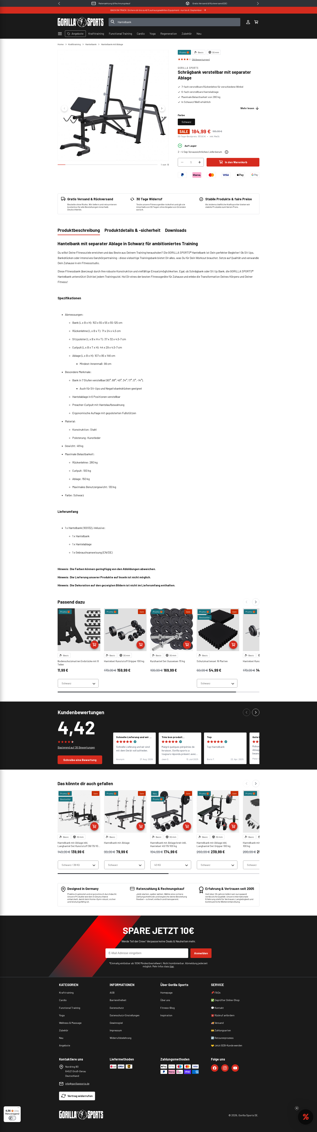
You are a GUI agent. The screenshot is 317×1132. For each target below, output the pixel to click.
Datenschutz (117, 1007)
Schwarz (186, 121)
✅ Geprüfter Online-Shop (225, 1000)
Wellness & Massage (70, 1022)
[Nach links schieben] (64, 108)
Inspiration (166, 1015)
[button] (256, 22)
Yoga (62, 1015)
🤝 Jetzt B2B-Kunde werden (226, 1045)
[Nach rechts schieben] (162, 108)
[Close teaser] (297, 1108)
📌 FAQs (216, 992)
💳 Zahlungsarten (221, 1030)
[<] (59, 3)
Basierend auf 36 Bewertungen (76, 747)
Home (61, 44)
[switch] (12, 1118)
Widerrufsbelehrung (120, 1037)
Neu (61, 1037)
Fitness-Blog (167, 1007)
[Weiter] (255, 602)
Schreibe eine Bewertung (79, 760)
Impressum (116, 1030)
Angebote (64, 1045)
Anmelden (201, 953)
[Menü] (18, 1108)
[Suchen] (113, 22)
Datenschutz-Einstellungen (124, 1015)
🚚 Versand (217, 1022)
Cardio (63, 1000)
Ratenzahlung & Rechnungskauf (114, 3)
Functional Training (69, 1007)
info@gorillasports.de (77, 1083)
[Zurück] (246, 602)
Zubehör (63, 1030)
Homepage (166, 992)
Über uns (165, 1000)
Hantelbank (90, 44)
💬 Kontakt (217, 1007)
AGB (112, 992)
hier (172, 966)
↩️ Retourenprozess (222, 1037)
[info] (227, 152)
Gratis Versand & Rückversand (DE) (209, 3)
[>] (257, 3)
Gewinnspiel (116, 1022)
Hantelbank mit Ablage (112, 44)
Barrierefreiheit (118, 1000)
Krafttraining (74, 44)
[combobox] (175, 22)
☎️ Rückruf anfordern (222, 1015)
